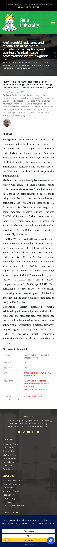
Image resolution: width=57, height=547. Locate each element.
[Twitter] (23, 432)
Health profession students (36, 384)
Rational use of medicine (35, 389)
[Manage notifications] (7, 540)
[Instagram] (33, 432)
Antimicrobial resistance (35, 381)
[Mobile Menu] (52, 22)
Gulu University (29, 22)
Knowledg (29, 386)
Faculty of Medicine (33, 396)
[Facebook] (19, 432)
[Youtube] (28, 432)
